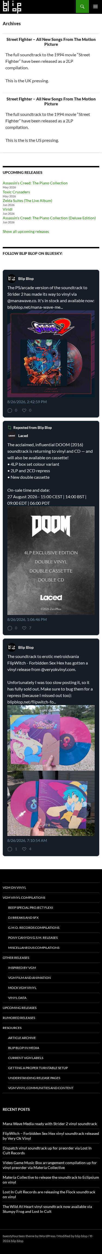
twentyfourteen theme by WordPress (29, 1236)
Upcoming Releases (19, 1008)
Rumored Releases (19, 1018)
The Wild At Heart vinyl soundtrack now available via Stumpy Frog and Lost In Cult (47, 1209)
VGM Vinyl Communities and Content (40, 1088)
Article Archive (22, 1038)
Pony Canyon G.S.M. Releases (33, 938)
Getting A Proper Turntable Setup (38, 1068)
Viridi (8, 209)
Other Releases (16, 958)
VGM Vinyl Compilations (24, 897)
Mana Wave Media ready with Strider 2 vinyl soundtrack (50, 1123)
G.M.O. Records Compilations (33, 928)
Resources (12, 1028)
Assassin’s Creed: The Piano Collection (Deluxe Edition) (49, 218)
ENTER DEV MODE (38, 1241)
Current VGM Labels (25, 1058)
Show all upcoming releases (26, 231)
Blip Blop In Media (23, 1048)
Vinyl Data (17, 998)
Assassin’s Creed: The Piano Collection (35, 183)
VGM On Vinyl (14, 887)
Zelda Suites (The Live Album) (27, 200)
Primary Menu (95, 6)
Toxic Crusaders (16, 192)
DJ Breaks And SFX (23, 918)
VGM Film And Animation (29, 978)
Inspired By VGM (22, 968)
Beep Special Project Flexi (30, 908)
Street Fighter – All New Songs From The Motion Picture (51, 42)
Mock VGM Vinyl (22, 988)
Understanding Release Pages (34, 1078)
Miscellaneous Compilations (33, 948)
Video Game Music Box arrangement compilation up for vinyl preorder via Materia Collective (50, 1165)
